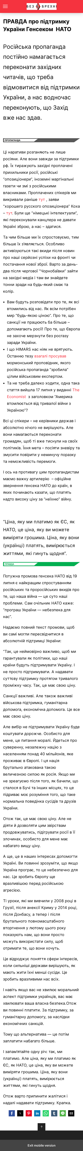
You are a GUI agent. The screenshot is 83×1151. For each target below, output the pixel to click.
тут (42, 199)
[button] (12, 1113)
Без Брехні (41, 6)
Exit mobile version (42, 1145)
